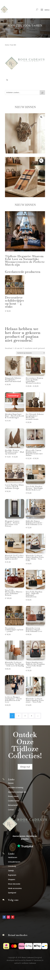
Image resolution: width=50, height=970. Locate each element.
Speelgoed (12, 893)
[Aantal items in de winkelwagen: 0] (7, 80)
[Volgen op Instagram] (8, 917)
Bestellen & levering (15, 787)
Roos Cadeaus (28, 957)
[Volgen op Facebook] (4, 917)
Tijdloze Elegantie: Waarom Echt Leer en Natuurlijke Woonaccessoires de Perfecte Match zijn (25, 260)
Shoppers (11, 879)
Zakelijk (11, 870)
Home (7, 45)
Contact (11, 809)
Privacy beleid (13, 796)
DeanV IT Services (33, 960)
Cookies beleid (13, 801)
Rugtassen (12, 875)
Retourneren (13, 805)
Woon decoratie (14, 884)
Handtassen (12, 857)
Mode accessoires (15, 888)
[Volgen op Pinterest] (12, 917)
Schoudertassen (14, 862)
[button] (41, 117)
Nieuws (11, 783)
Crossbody (12, 866)
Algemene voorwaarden (17, 792)
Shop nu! (25, 766)
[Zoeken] (42, 92)
